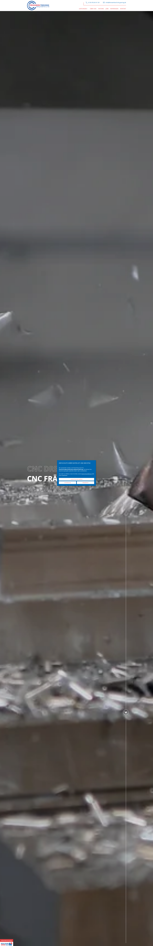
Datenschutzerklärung (86, 474)
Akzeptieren (85, 482)
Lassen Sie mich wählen (77, 479)
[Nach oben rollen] (150, 943)
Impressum (64, 475)
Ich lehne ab (67, 482)
